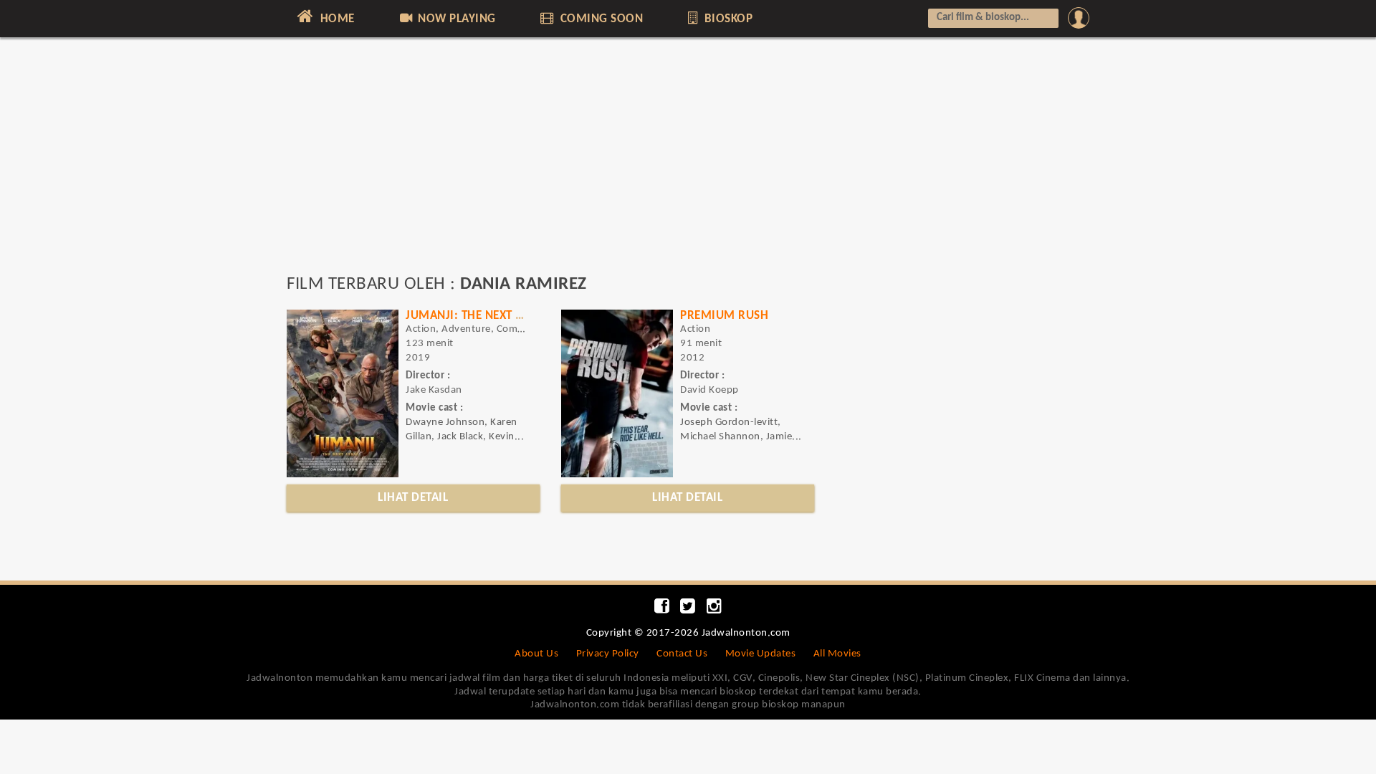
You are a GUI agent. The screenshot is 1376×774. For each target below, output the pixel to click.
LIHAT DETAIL (413, 498)
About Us (536, 654)
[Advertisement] (688, 162)
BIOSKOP (726, 19)
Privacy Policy (607, 654)
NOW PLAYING (455, 19)
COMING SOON (600, 19)
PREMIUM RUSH (724, 316)
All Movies (837, 654)
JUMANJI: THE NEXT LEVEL (476, 316)
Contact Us (681, 654)
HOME (336, 19)
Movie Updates (760, 654)
